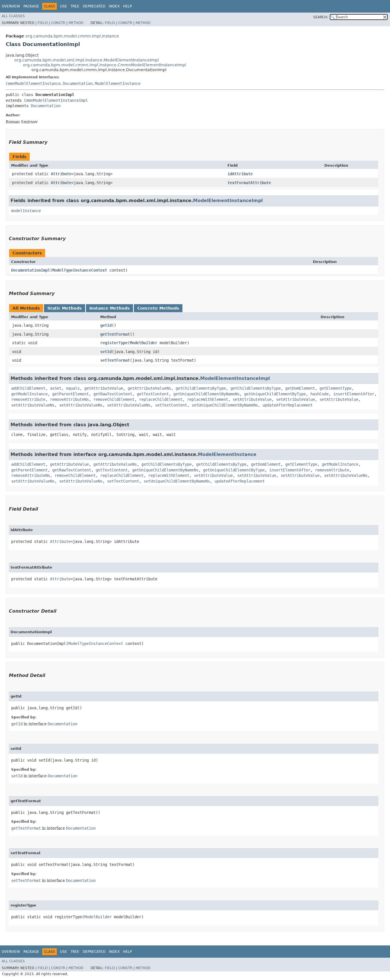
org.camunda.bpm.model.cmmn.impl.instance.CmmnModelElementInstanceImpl (104, 65)
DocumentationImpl (30, 270)
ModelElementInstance (117, 83)
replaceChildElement (160, 399)
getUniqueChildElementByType (275, 394)
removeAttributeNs (69, 399)
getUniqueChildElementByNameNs (206, 394)
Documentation (78, 83)
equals (73, 388)
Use (63, 6)
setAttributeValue (252, 399)
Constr (58, 23)
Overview (11, 6)
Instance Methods (109, 308)
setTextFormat (115, 360)
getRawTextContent (112, 394)
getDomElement (300, 388)
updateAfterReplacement (287, 405)
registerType (114, 342)
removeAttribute (28, 399)
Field (43, 23)
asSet (55, 388)
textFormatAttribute (249, 182)
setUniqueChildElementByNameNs (225, 405)
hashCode (319, 394)
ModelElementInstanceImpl (228, 200)
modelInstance (26, 210)
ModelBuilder (143, 342)
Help (127, 6)
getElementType (335, 388)
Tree (75, 6)
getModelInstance (29, 394)
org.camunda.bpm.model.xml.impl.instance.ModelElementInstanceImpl (86, 60)
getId (106, 325)
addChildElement (28, 388)
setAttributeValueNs (33, 405)
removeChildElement (113, 399)
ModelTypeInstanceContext (79, 270)
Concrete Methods (158, 308)
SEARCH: (320, 17)
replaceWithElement (207, 399)
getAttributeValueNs (149, 388)
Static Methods (64, 308)
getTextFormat (115, 334)
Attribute (61, 174)
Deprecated (94, 6)
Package (31, 6)
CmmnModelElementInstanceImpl (56, 100)
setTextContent (171, 405)
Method (76, 23)
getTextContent (153, 394)
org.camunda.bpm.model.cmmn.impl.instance (72, 36)
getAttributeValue (103, 388)
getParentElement (70, 394)
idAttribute (240, 174)
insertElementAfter (353, 394)
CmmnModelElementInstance (33, 83)
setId (106, 351)
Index (114, 6)
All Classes (13, 16)
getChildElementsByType (201, 388)
